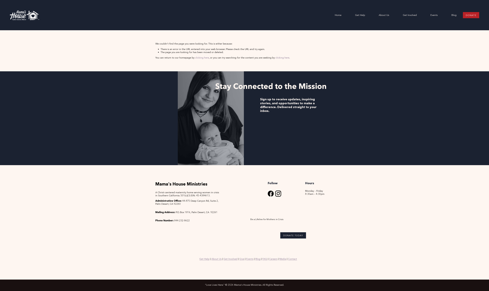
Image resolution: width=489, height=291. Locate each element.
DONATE (471, 15)
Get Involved (230, 258)
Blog (454, 15)
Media (282, 258)
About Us (216, 258)
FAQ (264, 258)
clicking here (202, 57)
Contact (292, 258)
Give (241, 258)
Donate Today (293, 235)
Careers (273, 258)
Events (434, 15)
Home (338, 15)
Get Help (360, 15)
